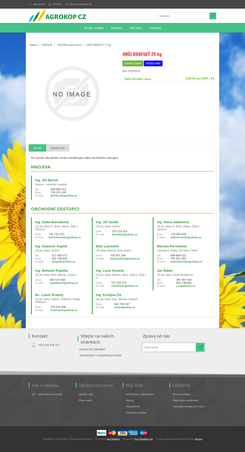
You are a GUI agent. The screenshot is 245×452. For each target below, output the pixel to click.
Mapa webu (85, 400)
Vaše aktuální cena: (137, 79)
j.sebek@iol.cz (185, 285)
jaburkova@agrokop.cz (186, 237)
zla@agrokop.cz (124, 307)
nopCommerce (113, 439)
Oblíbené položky (136, 412)
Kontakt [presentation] (37, 148)
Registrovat (39, 4)
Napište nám (86, 394)
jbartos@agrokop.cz (64, 195)
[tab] (37, 148)
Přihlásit (57, 4)
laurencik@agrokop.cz (125, 258)
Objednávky (133, 406)
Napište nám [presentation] (58, 148)
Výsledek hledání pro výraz (188, 406)
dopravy (199, 439)
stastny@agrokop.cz (63, 310)
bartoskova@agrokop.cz (65, 237)
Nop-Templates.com (144, 439)
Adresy (130, 400)
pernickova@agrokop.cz (186, 261)
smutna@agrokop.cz (124, 285)
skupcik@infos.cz (63, 261)
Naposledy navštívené (185, 400)
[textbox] (184, 15)
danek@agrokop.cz (124, 234)
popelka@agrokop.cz (64, 282)
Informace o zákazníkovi (140, 394)
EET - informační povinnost (47, 394)
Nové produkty (181, 394)
